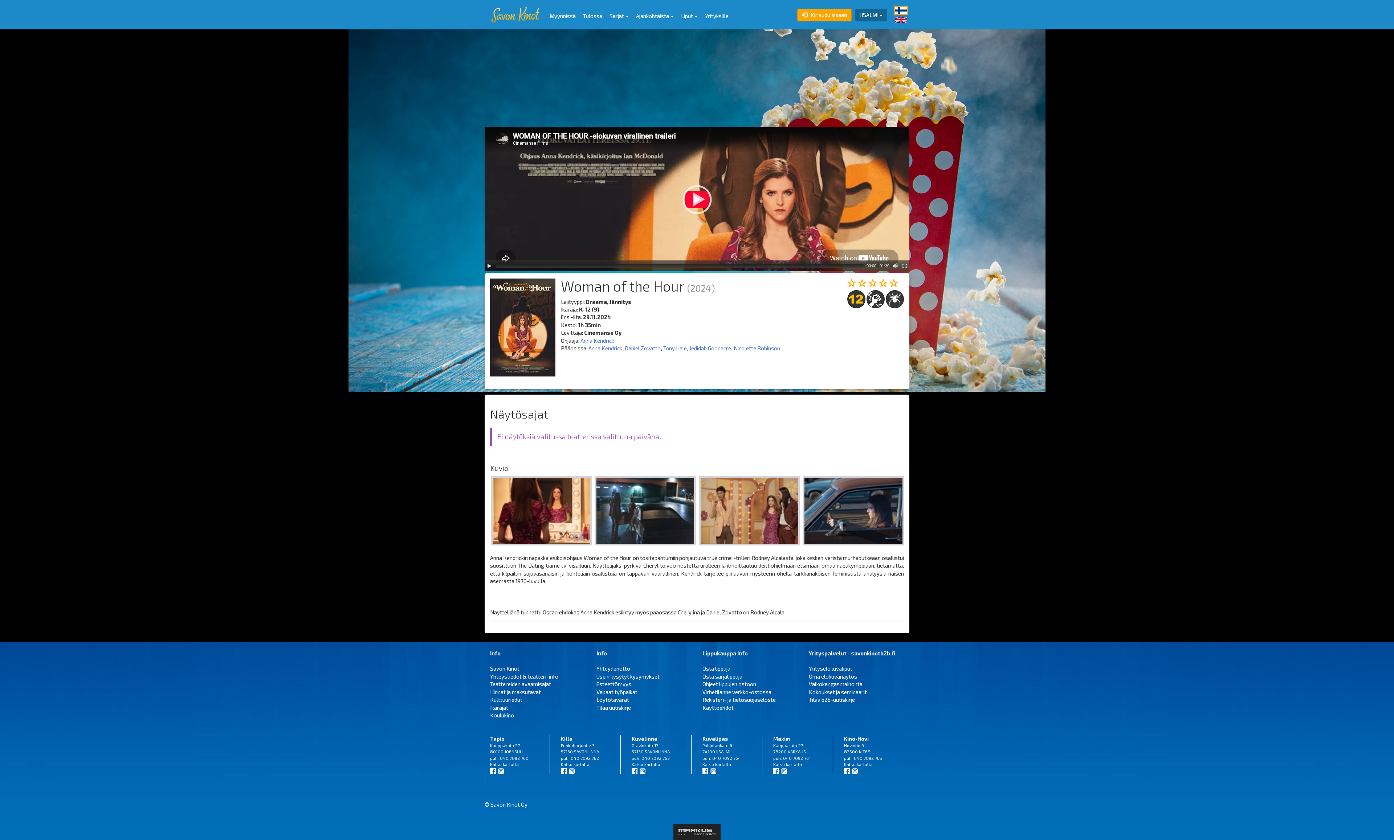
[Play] (489, 266)
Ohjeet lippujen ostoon (729, 684)
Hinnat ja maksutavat (515, 692)
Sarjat (617, 16)
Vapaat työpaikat (616, 692)
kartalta (511, 764)
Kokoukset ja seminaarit (838, 692)
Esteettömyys (613, 684)
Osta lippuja (716, 668)
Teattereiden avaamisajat (520, 684)
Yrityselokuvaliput (830, 668)
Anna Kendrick (597, 340)
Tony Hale (675, 348)
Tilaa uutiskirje (613, 707)
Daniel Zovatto (643, 348)
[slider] (680, 266)
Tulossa (592, 16)
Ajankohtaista (653, 16)
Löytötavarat (612, 699)
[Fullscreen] (905, 266)
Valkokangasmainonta (836, 684)
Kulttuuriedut (506, 699)
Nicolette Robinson (757, 348)
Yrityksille (717, 16)
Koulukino (502, 715)
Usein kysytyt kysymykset (628, 676)
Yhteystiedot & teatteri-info (524, 676)
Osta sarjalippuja (722, 676)
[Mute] (895, 266)
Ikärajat (499, 707)
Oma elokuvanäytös (833, 676)
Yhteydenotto (613, 668)
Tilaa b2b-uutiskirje (832, 699)
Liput (687, 16)
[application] (697, 199)
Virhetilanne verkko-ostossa (736, 692)
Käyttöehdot (718, 707)
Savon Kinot (504, 668)
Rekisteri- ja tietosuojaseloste (739, 699)
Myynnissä (563, 16)
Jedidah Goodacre (710, 348)
